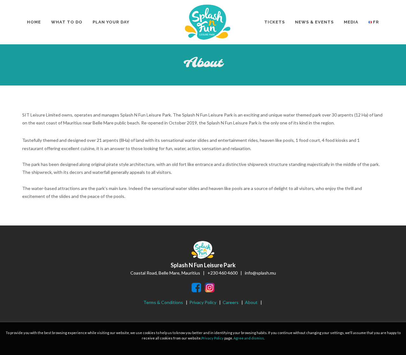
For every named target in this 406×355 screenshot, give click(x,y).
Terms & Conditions (163, 302)
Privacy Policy (203, 302)
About (251, 302)
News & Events (314, 22)
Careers (231, 302)
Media (351, 22)
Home (34, 22)
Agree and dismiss (248, 338)
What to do (66, 22)
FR (375, 22)
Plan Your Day (111, 22)
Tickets (274, 22)
